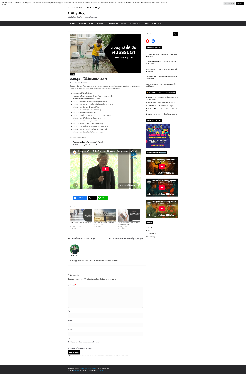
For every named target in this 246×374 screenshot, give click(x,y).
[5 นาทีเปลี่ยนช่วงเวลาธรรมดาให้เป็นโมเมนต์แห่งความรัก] (129, 215)
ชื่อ (69, 311)
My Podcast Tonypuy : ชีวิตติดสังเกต (162, 92)
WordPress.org (150, 237)
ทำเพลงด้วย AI (101, 23)
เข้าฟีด (148, 230)
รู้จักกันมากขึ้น (82, 23)
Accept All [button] (239, 3)
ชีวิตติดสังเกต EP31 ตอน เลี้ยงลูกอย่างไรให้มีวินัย (160, 102)
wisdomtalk (113, 23)
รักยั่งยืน (123, 23)
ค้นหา (175, 34)
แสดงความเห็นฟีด (151, 233)
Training (146, 23)
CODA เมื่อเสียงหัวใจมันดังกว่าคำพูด (83, 238)
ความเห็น (72, 285)
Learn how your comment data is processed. (112, 356)
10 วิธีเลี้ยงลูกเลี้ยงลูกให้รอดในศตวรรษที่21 (85, 145)
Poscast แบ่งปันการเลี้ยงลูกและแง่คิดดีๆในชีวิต (88, 142)
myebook (155, 23)
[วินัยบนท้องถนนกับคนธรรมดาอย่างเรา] (81, 215)
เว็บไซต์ (70, 330)
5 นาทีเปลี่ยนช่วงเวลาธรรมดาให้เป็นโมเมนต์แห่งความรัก (129, 223)
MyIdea (91, 23)
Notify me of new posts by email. (80, 348)
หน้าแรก (72, 23)
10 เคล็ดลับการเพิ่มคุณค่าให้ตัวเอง (104, 222)
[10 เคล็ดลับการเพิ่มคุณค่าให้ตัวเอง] (105, 215)
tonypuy (85, 83)
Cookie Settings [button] (229, 3)
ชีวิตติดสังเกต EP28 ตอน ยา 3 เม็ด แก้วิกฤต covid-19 (161, 114)
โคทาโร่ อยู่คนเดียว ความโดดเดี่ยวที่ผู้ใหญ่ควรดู (124, 238)
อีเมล (70, 320)
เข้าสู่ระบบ (149, 227)
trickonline (133, 23)
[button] (139, 23)
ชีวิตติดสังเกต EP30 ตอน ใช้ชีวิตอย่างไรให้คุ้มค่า (160, 106)
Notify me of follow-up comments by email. (84, 342)
